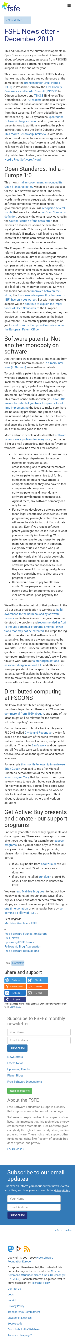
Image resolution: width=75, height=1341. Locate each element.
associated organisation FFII (23, 665)
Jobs (11, 1294)
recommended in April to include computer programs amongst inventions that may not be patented (35, 627)
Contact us (14, 1288)
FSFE (34, 923)
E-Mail (39, 993)
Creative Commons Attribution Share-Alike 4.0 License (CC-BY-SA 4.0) (37, 1275)
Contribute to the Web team (24, 1329)
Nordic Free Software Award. (22, 159)
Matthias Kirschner (16, 923)
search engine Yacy (16, 777)
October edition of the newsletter (30, 221)
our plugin (45, 876)
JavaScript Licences (20, 1317)
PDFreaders (34, 100)
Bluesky (38, 980)
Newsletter (15, 20)
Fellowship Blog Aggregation (22, 946)
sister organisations (46, 661)
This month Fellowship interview (25, 134)
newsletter (18, 962)
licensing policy (41, 1282)
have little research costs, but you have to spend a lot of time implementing (34, 403)
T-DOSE (38, 95)
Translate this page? (20, 1335)
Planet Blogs (15, 1075)
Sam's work (39, 745)
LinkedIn (16, 993)
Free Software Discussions (21, 951)
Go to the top (64, 1230)
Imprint (12, 1300)
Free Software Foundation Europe (25, 934)
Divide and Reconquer (39, 732)
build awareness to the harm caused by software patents (33, 614)
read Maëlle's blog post (31, 891)
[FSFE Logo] (11, 7)
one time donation (16, 908)
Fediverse (16, 980)
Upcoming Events (18, 1069)
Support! (16, 999)
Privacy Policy (16, 1306)
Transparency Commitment (24, 1311)
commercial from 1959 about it (24, 713)
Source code (15, 1323)
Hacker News (16, 986)
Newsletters (15, 1057)
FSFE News (11, 938)
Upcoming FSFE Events (19, 942)
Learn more (14, 1149)
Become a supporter (19, 1090)
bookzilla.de (49, 864)
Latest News (15, 1063)
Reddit (39, 986)
